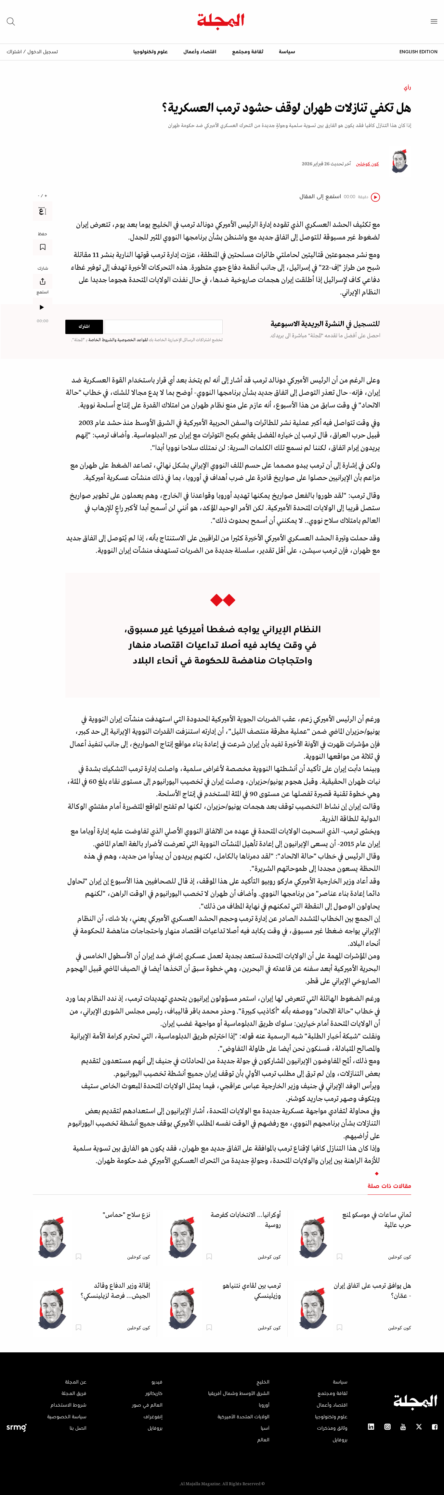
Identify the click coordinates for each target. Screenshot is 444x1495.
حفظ (42, 234)
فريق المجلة (73, 1393)
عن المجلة (75, 1382)
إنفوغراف (153, 1417)
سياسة (287, 52)
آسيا (265, 1428)
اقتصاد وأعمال (199, 52)
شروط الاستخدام (68, 1405)
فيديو (157, 1382)
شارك (42, 268)
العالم (263, 1440)
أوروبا (264, 1405)
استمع (42, 292)
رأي (407, 87)
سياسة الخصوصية (66, 1417)
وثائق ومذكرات (332, 1428)
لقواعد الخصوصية (132, 340)
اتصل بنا (78, 1428)
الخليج (262, 1382)
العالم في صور (147, 1405)
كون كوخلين (367, 164)
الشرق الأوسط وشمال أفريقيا (238, 1393)
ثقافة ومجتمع (247, 52)
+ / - (42, 196)
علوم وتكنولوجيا (150, 52)
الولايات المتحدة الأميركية (243, 1417)
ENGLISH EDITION (418, 51)
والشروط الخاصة (101, 340)
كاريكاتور (154, 1393)
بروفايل (340, 1440)
